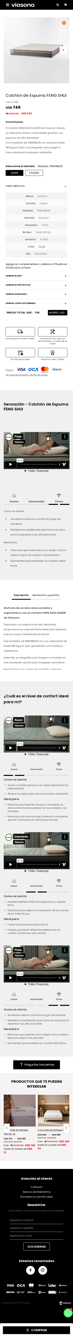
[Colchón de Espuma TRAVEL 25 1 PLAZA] (20, 1111)
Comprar (39, 1330)
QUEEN (14, 172)
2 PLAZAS (34, 172)
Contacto (36, 1187)
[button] (63, 50)
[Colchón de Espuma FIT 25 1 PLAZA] (53, 1111)
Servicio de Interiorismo (36, 1192)
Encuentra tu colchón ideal (36, 1196)
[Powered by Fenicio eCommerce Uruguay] (65, 1303)
